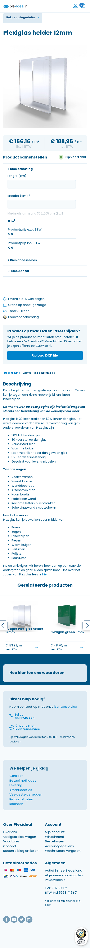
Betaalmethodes (22, 780)
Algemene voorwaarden (64, 875)
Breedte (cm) (19, 196)
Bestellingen (54, 841)
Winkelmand (54, 836)
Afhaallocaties (20, 790)
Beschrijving (12, 372)
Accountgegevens (59, 846)
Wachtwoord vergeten (63, 850)
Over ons (10, 832)
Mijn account (55, 832)
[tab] (12, 373)
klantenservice (65, 706)
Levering (15, 785)
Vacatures (11, 841)
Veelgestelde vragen (25, 794)
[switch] (81, 941)
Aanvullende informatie (39, 372)
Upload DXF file (45, 355)
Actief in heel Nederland (63, 870)
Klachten (16, 804)
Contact (16, 775)
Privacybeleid (55, 880)
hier (45, 574)
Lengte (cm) (18, 176)
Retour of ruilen (21, 799)
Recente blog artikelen (21, 850)
